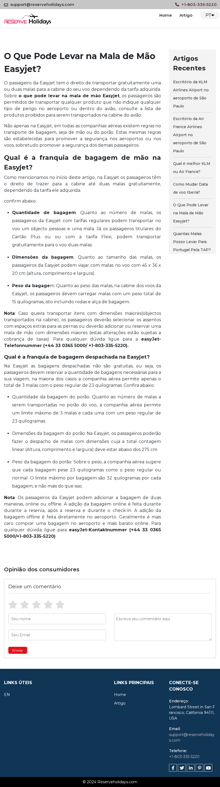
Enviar (17, 650)
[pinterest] (199, 768)
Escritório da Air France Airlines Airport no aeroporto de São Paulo (189, 134)
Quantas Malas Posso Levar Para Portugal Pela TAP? (192, 241)
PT (208, 15)
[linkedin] (191, 768)
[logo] (27, 18)
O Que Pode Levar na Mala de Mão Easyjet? (190, 213)
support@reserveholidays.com (42, 4)
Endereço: (179, 701)
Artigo (185, 15)
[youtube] (208, 768)
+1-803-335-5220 (198, 4)
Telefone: (178, 750)
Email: (175, 728)
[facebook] (173, 768)
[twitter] (182, 768)
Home (165, 15)
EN (7, 694)
